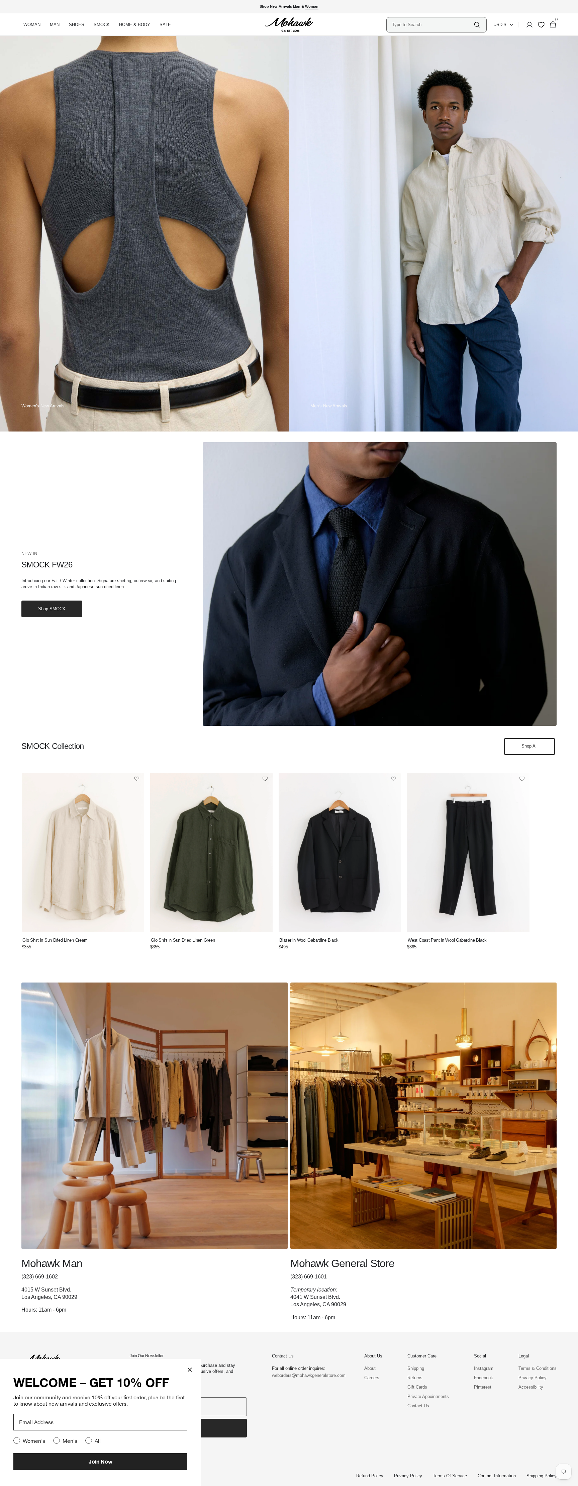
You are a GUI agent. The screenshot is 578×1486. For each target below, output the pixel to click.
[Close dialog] (190, 1369)
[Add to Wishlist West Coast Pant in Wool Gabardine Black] (521, 779)
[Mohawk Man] (154, 1152)
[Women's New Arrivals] (144, 234)
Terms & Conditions (537, 1368)
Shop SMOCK (52, 608)
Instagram (483, 1368)
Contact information (497, 1475)
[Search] (477, 24)
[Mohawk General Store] (423, 1152)
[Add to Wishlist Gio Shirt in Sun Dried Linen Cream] (136, 779)
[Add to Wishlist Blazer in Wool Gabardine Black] (393, 779)
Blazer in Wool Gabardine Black (308, 940)
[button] (527, 24)
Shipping (415, 1368)
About (370, 1368)
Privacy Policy (532, 1377)
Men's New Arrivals (328, 405)
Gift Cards (417, 1387)
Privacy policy (408, 1475)
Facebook (483, 1377)
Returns (414, 1377)
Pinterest (482, 1387)
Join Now (100, 1461)
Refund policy (369, 1475)
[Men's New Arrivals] (433, 234)
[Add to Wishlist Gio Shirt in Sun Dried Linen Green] (265, 779)
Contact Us (418, 1405)
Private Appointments (428, 1396)
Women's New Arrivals (43, 405)
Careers (371, 1377)
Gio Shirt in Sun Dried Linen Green (183, 940)
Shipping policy (541, 1475)
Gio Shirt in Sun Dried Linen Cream (54, 940)
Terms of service (450, 1475)
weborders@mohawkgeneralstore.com (305, 1375)
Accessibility (530, 1387)
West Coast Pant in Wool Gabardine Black (447, 940)
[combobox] (432, 24)
